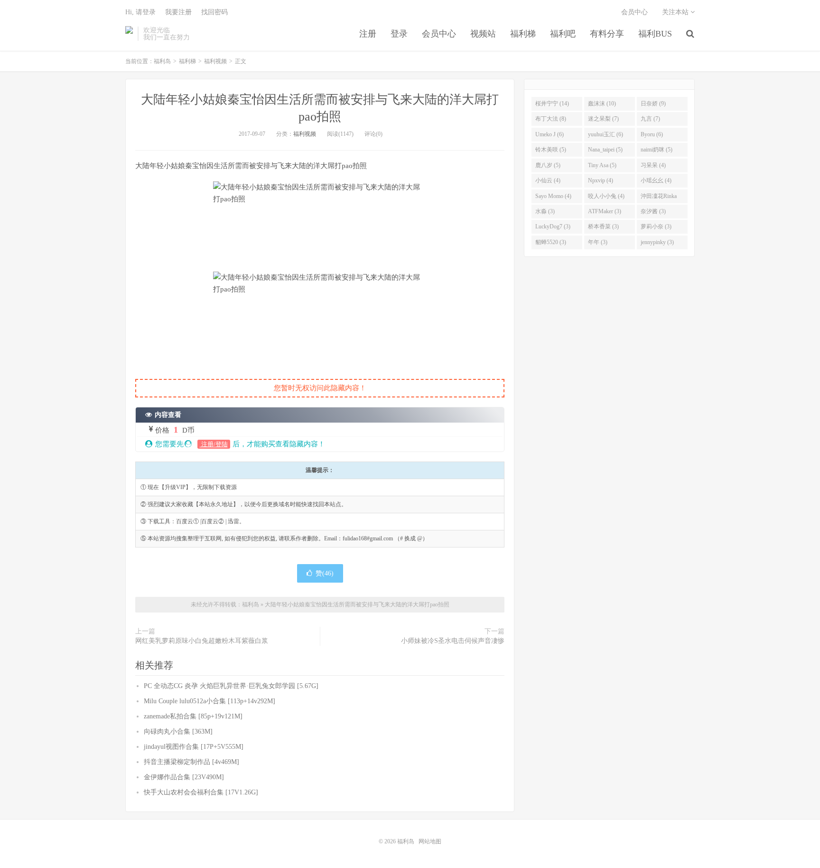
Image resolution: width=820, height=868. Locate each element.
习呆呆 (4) (653, 165)
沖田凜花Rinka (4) (659, 198)
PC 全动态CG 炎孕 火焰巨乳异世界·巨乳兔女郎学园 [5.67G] (231, 685)
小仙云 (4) (547, 180)
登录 (399, 33)
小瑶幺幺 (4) (656, 180)
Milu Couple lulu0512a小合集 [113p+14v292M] (209, 701)
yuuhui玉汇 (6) (605, 134)
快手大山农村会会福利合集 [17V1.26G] (201, 792)
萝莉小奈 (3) (656, 226)
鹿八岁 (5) (547, 165)
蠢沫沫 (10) (602, 103)
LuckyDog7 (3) (552, 226)
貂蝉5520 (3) (550, 242)
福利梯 (523, 33)
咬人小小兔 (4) (606, 196)
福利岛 (129, 33)
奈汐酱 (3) (653, 211)
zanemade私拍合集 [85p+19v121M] (193, 716)
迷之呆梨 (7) (603, 118)
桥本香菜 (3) (603, 226)
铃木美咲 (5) (550, 149)
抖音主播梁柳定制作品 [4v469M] (191, 761)
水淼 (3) (545, 211)
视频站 (483, 33)
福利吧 (563, 33)
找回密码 (214, 12)
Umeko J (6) (549, 134)
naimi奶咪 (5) (656, 149)
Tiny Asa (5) (602, 165)
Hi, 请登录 (140, 12)
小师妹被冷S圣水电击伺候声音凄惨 (452, 640)
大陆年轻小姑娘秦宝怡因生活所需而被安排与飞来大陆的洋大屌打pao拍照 (357, 604)
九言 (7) (650, 118)
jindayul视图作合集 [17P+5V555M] (193, 746)
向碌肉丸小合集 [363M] (178, 731)
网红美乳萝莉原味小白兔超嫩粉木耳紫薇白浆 (201, 640)
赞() (325, 573)
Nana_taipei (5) (605, 149)
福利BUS (655, 33)
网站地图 (430, 841)
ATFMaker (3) (604, 211)
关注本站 (676, 12)
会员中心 (439, 33)
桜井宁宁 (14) (552, 103)
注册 (367, 33)
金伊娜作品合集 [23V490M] (184, 777)
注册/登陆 (214, 444)
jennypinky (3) (657, 242)
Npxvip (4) (600, 180)
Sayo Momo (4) (553, 196)
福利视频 (215, 61)
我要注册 (178, 12)
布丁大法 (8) (550, 118)
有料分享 (607, 33)
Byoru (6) (652, 134)
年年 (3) (597, 242)
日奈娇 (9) (653, 103)
